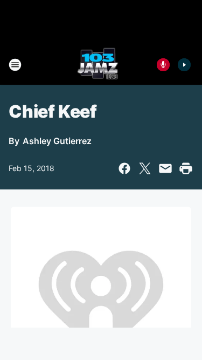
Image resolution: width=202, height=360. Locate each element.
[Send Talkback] (163, 64)
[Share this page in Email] (165, 168)
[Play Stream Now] (184, 64)
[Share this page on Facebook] (124, 168)
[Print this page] (185, 168)
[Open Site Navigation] (15, 64)
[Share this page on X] (144, 168)
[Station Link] (98, 64)
